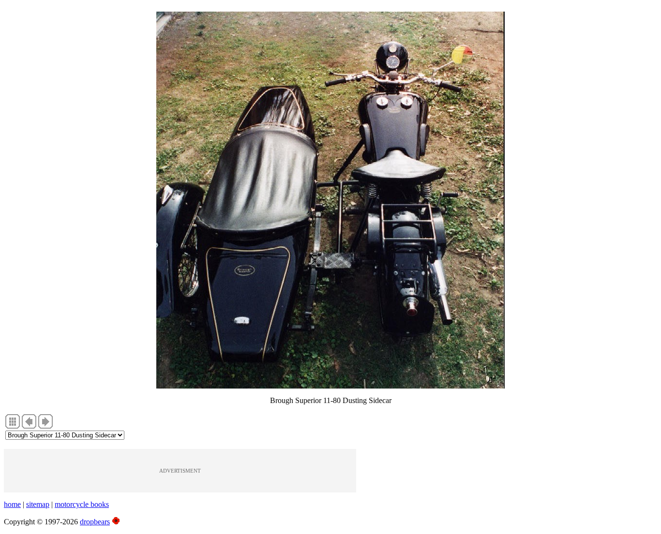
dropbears (95, 522)
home (12, 504)
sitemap (37, 504)
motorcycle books (82, 504)
